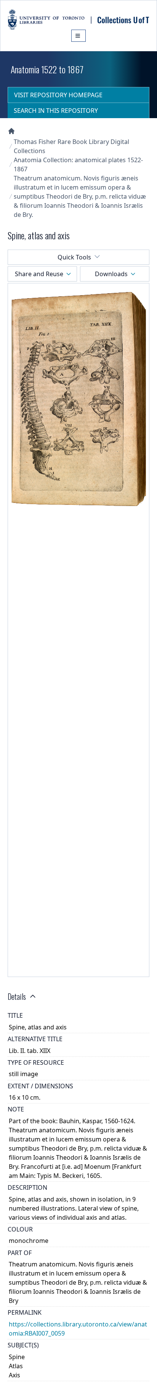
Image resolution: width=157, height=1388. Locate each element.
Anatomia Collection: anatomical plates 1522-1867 (78, 164)
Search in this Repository (56, 110)
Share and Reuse (39, 274)
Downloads (111, 274)
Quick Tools (74, 257)
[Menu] (78, 36)
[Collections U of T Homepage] (11, 131)
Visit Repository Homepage (58, 95)
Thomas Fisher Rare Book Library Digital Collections (71, 146)
